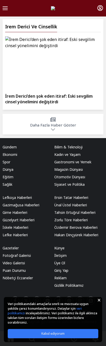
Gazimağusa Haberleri (21, 204)
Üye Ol (59, 262)
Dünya (8, 169)
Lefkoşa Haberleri (17, 197)
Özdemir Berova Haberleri (76, 227)
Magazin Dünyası (68, 169)
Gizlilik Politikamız (69, 285)
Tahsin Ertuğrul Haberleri (74, 212)
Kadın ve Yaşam (67, 154)
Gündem (10, 147)
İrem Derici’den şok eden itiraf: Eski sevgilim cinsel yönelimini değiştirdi (49, 99)
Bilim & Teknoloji (68, 147)
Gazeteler (11, 248)
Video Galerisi (14, 262)
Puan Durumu (14, 270)
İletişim (60, 255)
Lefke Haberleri (15, 234)
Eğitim (8, 176)
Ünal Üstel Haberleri (70, 204)
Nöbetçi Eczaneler (18, 277)
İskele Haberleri (15, 227)
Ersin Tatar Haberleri (71, 197)
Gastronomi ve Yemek (72, 161)
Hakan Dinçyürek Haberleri (76, 234)
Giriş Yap (61, 270)
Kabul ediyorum (53, 333)
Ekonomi (10, 154)
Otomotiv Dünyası (69, 176)
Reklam (60, 277)
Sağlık (7, 184)
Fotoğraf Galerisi (17, 255)
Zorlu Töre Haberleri (71, 219)
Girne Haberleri (15, 212)
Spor (6, 161)
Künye (59, 248)
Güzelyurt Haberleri (18, 219)
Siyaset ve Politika (69, 184)
